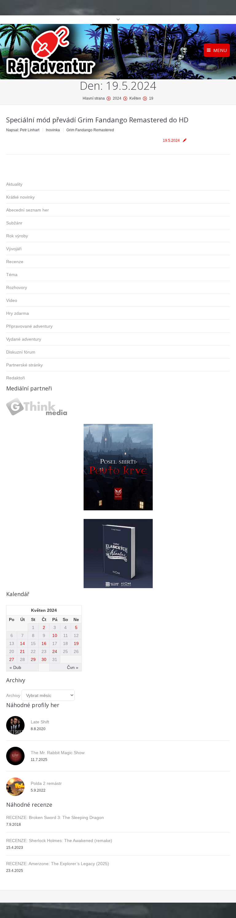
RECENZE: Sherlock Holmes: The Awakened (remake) (59, 840)
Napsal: (22, 130)
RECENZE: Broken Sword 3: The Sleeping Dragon (55, 817)
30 (43, 659)
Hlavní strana (94, 98)
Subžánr (14, 222)
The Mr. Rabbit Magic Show (58, 752)
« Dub (15, 667)
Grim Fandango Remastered (90, 130)
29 (33, 659)
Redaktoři (15, 377)
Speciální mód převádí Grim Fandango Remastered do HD (97, 119)
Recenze (14, 261)
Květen (135, 98)
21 (22, 651)
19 (76, 643)
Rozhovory (16, 287)
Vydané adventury (23, 339)
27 (11, 659)
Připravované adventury (29, 326)
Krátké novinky (20, 197)
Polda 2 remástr (46, 783)
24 (54, 651)
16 (43, 643)
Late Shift (40, 721)
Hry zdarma (17, 313)
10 (54, 635)
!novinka (53, 130)
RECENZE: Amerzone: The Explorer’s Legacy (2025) (57, 863)
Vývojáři (14, 248)
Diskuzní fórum (20, 352)
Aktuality (14, 184)
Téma (12, 274)
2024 (117, 98)
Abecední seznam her (27, 210)
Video (11, 300)
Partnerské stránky (24, 364)
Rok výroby (17, 235)
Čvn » (72, 667)
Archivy (13, 695)
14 (22, 643)
